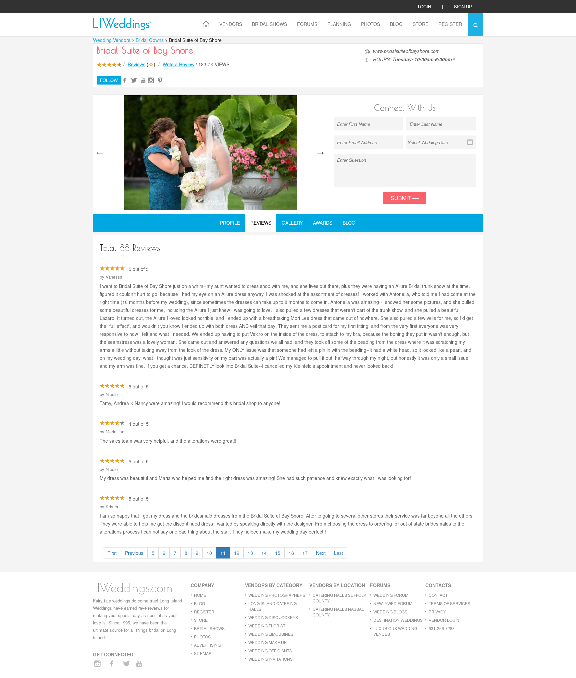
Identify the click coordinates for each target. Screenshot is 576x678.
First (112, 553)
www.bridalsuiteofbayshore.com (406, 51)
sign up (463, 6)
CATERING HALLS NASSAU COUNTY (339, 611)
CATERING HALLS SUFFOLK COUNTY (339, 597)
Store (420, 24)
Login (424, 6)
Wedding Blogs (390, 611)
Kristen (112, 506)
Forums (307, 24)
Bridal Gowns (150, 40)
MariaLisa (115, 431)
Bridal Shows (269, 24)
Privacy (437, 611)
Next (321, 553)
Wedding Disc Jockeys (273, 617)
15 (277, 553)
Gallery (292, 222)
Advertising (207, 645)
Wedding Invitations (270, 659)
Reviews (136, 64)
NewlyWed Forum (392, 603)
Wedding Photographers (276, 595)
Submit (401, 198)
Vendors (230, 24)
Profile (230, 222)
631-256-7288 (442, 628)
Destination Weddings (398, 620)
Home (200, 595)
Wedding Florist (266, 625)
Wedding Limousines (270, 634)
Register (450, 24)
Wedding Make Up (267, 642)
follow (109, 80)
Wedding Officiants (270, 650)
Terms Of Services (449, 603)
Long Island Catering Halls (272, 606)
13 (250, 553)
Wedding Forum (390, 595)
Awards (322, 222)
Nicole (112, 394)
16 (291, 553)
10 (209, 553)
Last (338, 553)
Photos (370, 24)
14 (264, 553)
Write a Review (178, 64)
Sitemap (202, 653)
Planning (339, 24)
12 (236, 553)
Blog (396, 24)
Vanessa (114, 277)
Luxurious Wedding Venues (395, 631)
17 (305, 553)
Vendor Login (444, 620)
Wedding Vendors (111, 40)
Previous (134, 553)
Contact (438, 595)
